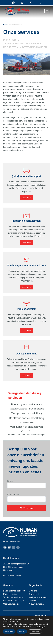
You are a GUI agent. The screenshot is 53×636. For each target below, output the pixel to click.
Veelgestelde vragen (38, 597)
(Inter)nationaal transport (26, 176)
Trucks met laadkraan (13, 597)
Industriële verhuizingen (27, 220)
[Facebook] (13, 2)
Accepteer (9, 631)
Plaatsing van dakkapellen (26, 404)
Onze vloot (34, 594)
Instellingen (35, 631)
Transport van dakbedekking (26, 413)
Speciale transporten (18, 409)
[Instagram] (30, 2)
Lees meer (26, 197)
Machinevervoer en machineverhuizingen (26, 434)
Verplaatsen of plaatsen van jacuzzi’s (26, 428)
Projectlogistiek (26, 309)
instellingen (40, 626)
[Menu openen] (47, 11)
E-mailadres (13, 494)
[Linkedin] (22, 2)
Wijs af (21, 631)
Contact (32, 600)
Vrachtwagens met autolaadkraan (26, 265)
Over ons (33, 591)
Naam (10, 481)
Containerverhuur (26, 422)
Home (5, 25)
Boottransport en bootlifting (26, 418)
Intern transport (36, 409)
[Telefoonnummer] (39, 2)
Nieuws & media (36, 604)
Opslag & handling (26, 353)
